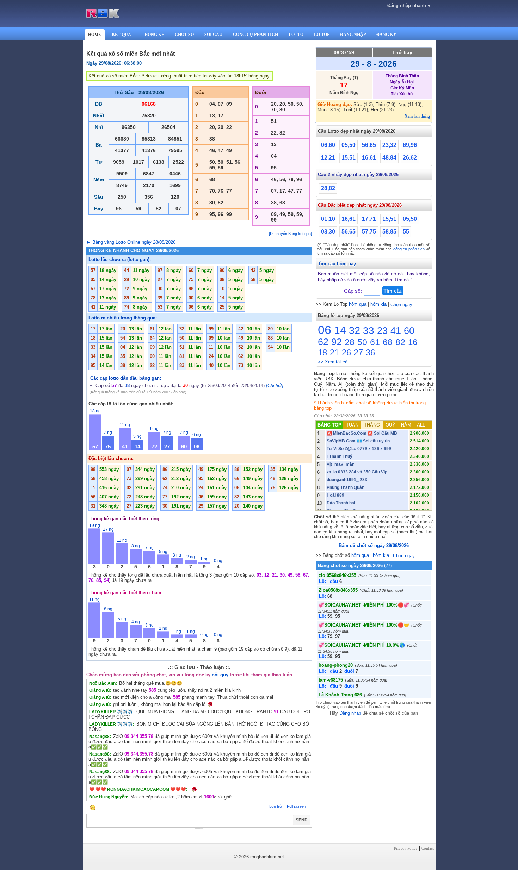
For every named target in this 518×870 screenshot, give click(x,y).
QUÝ (390, 425)
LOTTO (296, 34)
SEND (302, 820)
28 (349, 342)
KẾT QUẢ (121, 34)
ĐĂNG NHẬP (353, 34)
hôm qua (357, 304)
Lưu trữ (275, 806)
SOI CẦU (213, 34)
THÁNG (372, 425)
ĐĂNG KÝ (386, 34)
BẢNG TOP (329, 425)
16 (412, 342)
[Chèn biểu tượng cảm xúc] (92, 808)
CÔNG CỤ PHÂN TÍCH (255, 34)
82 (400, 342)
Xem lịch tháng (417, 116)
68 (388, 342)
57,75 (369, 232)
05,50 (348, 145)
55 (406, 232)
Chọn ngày (401, 304)
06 (324, 329)
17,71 (369, 219)
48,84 (389, 158)
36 (370, 352)
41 (395, 330)
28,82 (328, 188)
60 (409, 330)
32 (354, 330)
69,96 (410, 145)
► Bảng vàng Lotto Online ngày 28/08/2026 (130, 242)
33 (368, 330)
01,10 (328, 219)
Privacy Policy (406, 848)
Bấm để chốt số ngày (374, 545)
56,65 (369, 145)
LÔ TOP (321, 34)
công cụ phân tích (409, 249)
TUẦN (352, 425)
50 (362, 342)
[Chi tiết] (274, 385)
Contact (427, 848)
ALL (421, 425)
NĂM (406, 425)
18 (322, 352)
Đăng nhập (350, 713)
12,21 (328, 158)
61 (375, 342)
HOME (94, 34)
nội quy (220, 674)
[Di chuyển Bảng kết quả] (290, 233)
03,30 (328, 232)
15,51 (348, 158)
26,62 (410, 158)
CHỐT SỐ (184, 34)
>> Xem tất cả (332, 362)
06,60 (328, 145)
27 (358, 352)
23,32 (389, 145)
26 (346, 352)
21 (334, 352)
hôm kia (378, 304)
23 (382, 330)
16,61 (369, 158)
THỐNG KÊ (153, 34)
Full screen (296, 806)
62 (323, 342)
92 (336, 342)
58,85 (389, 232)
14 (340, 330)
